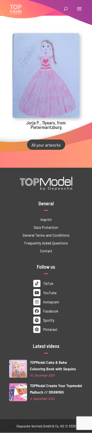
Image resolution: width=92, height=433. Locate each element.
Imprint (46, 219)
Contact (46, 250)
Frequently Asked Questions (46, 242)
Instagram (50, 301)
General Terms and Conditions (46, 235)
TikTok (47, 283)
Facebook (50, 310)
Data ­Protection (46, 227)
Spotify (48, 320)
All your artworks (46, 145)
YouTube (49, 292)
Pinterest (49, 329)
